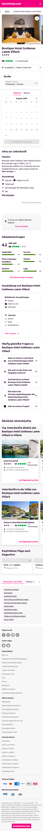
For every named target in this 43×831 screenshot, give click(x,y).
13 (21, 118)
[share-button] (37, 18)
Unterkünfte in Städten (10, 760)
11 (11, 118)
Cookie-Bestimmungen (10, 666)
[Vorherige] (6, 98)
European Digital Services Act (12, 721)
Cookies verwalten (8, 670)
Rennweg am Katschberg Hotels (15, 603)
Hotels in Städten (8, 748)
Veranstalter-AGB (8, 674)
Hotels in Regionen (8, 756)
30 (37, 130)
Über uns (5, 655)
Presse (4, 682)
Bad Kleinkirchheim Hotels (13, 613)
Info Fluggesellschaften (10, 709)
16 (37, 118)
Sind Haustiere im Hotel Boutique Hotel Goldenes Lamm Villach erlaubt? (19, 382)
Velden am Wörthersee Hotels (15, 616)
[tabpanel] (21, 605)
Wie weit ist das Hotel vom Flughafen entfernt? (20, 371)
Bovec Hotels (9, 619)
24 (6, 130)
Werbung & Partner (9, 713)
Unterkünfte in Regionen (10, 767)
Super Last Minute (8, 745)
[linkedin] (13, 635)
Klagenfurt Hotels (10, 596)
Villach (7, 11)
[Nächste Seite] (39, 582)
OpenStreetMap (36, 202)
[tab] (12, 582)
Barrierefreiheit (7, 724)
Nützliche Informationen (10, 717)
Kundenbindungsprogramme (12, 693)
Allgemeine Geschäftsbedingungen (14, 659)
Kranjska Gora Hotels (11, 590)
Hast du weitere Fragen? (19, 406)
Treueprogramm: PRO (9, 732)
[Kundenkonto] (40, 4)
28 (27, 130)
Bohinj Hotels (9, 606)
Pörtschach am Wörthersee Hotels (16, 600)
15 (32, 118)
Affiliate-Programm (8, 689)
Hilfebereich (6, 702)
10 (6, 118)
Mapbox (26, 202)
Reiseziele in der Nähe (12, 582)
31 (6, 135)
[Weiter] (36, 98)
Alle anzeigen (8, 195)
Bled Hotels (8, 593)
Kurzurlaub (6, 741)
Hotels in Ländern (8, 752)
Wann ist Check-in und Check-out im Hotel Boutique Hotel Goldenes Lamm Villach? (21, 361)
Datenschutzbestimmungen (12, 663)
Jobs (3, 678)
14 (27, 118)
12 (16, 118)
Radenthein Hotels (10, 610)
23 (37, 124)
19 (16, 124)
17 (6, 124)
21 (27, 124)
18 (11, 124)
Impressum (6, 685)
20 (21, 124)
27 (21, 130)
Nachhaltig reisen (8, 771)
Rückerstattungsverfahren (11, 706)
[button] (21, 29)
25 (11, 130)
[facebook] (4, 635)
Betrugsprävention (8, 728)
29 (32, 130)
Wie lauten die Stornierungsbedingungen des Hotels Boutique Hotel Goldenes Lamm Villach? (21, 395)
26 (16, 130)
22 (32, 124)
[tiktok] (17, 635)
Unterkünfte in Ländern (10, 764)
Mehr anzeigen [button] (10, 333)
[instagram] (8, 635)
